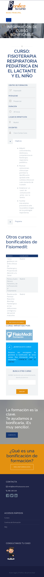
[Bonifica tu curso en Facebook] (7, 495)
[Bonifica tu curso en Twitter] (12, 495)
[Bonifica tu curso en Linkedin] (16, 495)
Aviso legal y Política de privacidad (22, 573)
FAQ (5, 527)
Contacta (12, 435)
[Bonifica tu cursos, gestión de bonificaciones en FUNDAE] (17, 5)
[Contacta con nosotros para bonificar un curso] (10, 553)
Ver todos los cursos (16, 322)
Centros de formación (12, 522)
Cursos (6, 518)
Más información (22, 467)
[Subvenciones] (8, 20)
